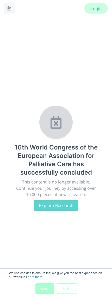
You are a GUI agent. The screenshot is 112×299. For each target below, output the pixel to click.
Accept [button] (44, 288)
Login (96, 8)
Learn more (34, 276)
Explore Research (56, 205)
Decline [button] (66, 288)
